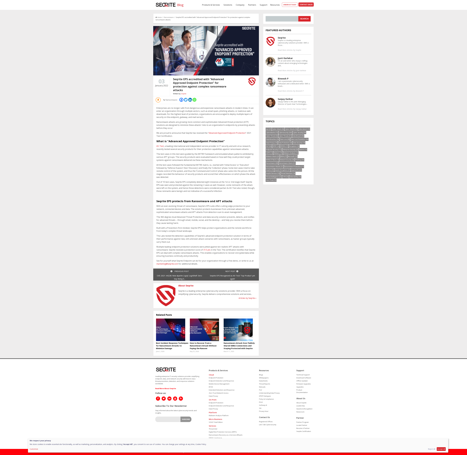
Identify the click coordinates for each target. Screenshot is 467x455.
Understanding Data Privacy (269, 393)
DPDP (276, 146)
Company (240, 5)
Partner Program (302, 422)
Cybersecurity (285, 132)
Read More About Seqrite (165, 388)
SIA (260, 408)
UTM (286, 177)
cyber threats (285, 136)
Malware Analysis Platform (219, 415)
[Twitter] (186, 100)
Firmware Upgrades (303, 384)
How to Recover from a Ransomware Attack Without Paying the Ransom (203, 346)
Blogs (261, 375)
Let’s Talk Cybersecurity (267, 424)
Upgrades (300, 387)
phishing (299, 160)
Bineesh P (283, 78)
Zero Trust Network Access (219, 393)
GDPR (269, 153)
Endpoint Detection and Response (221, 381)
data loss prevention (299, 139)
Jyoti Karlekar (285, 58)
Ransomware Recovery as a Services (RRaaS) (225, 435)
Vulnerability (295, 177)
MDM (283, 156)
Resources (275, 5)
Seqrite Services (273, 173)
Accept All (441, 449)
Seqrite (183, 94)
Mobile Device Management (219, 384)
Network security (287, 160)
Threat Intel (213, 429)
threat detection (288, 173)
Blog (180, 5)
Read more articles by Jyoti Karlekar (292, 70)
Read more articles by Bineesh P (291, 91)
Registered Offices (266, 421)
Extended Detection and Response (221, 390)
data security (299, 143)
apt (268, 129)
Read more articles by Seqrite (289, 50)
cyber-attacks (291, 129)
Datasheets (263, 381)
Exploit (303, 150)
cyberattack (304, 129)
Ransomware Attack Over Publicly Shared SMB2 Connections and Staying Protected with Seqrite (239, 346)
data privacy (271, 143)
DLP (269, 146)
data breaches (272, 139)
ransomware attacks (274, 167)
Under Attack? (289, 5)
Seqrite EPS (296, 170)
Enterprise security (290, 150)
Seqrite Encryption (282, 170)
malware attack (272, 156)
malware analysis (290, 153)
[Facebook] (181, 100)
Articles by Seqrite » (247, 298)
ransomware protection (294, 167)
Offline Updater (302, 381)
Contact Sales (306, 4)
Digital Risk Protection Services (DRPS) (223, 432)
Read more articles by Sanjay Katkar (292, 109)
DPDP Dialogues (265, 396)
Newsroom (300, 412)
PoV (260, 390)
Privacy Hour (263, 411)
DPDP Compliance (215, 438)
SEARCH (304, 19)
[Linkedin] (190, 100)
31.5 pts (207, 249)
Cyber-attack (278, 129)
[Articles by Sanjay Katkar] (270, 102)
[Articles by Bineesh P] (270, 82)
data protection (285, 143)
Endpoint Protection (216, 378)
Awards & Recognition (304, 409)
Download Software (303, 378)
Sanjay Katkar (285, 99)
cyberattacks (272, 132)
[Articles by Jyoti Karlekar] (270, 62)
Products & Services (211, 5)
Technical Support (303, 375)
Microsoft (292, 156)
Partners (252, 5)
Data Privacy (213, 396)
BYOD (211, 387)
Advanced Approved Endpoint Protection (227, 133)
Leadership (300, 406)
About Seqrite (301, 403)
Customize (34, 449)
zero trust (271, 180)
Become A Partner (303, 428)
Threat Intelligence (274, 177)
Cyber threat (272, 136)
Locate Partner (301, 425)
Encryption (294, 146)
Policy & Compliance (266, 399)
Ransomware (169, 17)
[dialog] (238, 445)
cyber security (299, 132)
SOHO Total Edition (216, 422)
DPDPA (284, 146)
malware (278, 153)
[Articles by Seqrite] (270, 41)
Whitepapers (264, 378)
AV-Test (160, 146)
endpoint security (274, 150)
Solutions (228, 5)
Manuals (262, 387)
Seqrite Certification (303, 431)
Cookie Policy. (200, 444)
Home (159, 17)
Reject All (431, 449)
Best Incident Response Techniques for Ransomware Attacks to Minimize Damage (172, 346)
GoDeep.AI (263, 405)
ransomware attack (287, 163)
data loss (285, 139)
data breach (298, 136)
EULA (261, 402)
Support (263, 5)
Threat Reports (264, 384)
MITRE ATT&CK (272, 160)
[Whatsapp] (194, 100)
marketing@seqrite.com (167, 263)
